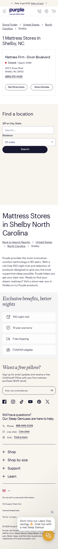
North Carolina (16, 245)
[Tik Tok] (22, 402)
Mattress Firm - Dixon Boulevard (27, 57)
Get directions (16, 87)
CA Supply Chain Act (11, 504)
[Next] (46, 3)
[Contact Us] (39, 11)
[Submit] (51, 390)
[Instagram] (13, 402)
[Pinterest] (39, 402)
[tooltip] (29, 491)
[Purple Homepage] (17, 11)
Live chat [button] (24, 432)
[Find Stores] (46, 11)
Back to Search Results (16, 242)
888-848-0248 (24, 426)
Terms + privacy (9, 517)
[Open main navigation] (4, 11)
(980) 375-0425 (13, 77)
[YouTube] (30, 401)
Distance (7, 135)
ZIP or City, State (11, 124)
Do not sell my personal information (18, 497)
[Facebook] (4, 402)
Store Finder (9, 24)
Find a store (21, 437)
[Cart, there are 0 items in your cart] (54, 11)
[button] (29, 452)
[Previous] (12, 3)
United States (31, 24)
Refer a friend (37, 3)
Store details (41, 87)
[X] (47, 402)
